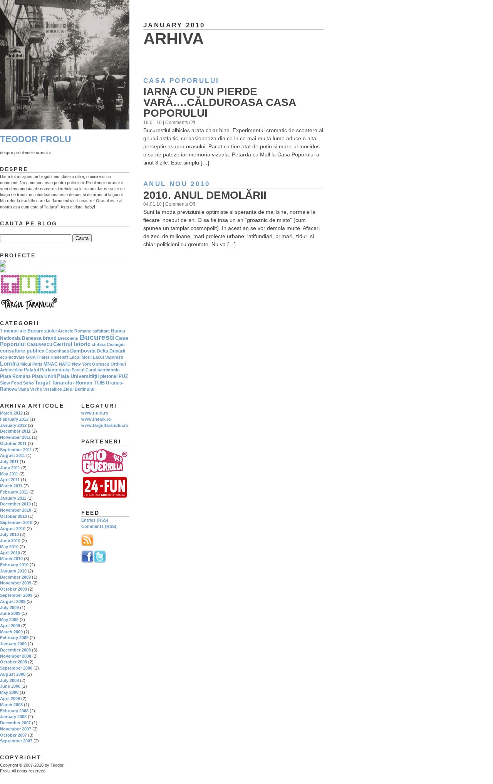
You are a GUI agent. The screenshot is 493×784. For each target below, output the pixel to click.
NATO (65, 364)
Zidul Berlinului (78, 389)
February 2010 (14, 564)
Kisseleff (59, 357)
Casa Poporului (181, 80)
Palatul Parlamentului (47, 370)
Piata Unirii (44, 376)
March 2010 (11, 558)
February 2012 (14, 419)
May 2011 (9, 474)
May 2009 (9, 619)
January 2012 (13, 425)
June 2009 (10, 613)
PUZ (123, 376)
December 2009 (15, 577)
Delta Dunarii (111, 351)
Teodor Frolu (35, 139)
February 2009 (14, 637)
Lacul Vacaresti (108, 357)
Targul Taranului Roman (63, 383)
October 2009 (13, 589)
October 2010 (13, 516)
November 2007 (15, 729)
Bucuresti (97, 337)
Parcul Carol (84, 370)
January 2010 (13, 571)
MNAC (51, 364)
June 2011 (10, 467)
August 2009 (12, 601)
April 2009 (10, 625)
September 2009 (16, 595)
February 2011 (14, 492)
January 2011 (13, 498)
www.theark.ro (96, 419)
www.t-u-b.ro (94, 413)
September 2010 (16, 522)
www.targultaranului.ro (104, 425)
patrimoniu (108, 370)
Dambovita (83, 351)
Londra (9, 363)
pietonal (108, 376)
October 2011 (13, 443)
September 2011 (16, 449)
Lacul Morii (80, 357)
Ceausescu (39, 344)
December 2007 (15, 722)
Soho (28, 383)
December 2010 (15, 504)
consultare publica (22, 351)
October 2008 (13, 662)
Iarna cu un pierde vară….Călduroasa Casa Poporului (219, 102)
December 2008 (15, 650)
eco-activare (12, 357)
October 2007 (13, 735)
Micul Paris (31, 364)
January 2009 (13, 643)
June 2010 (10, 540)
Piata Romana (15, 376)
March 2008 (11, 704)
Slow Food (11, 383)
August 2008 (12, 674)
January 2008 (13, 716)
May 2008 (9, 692)
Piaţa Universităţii (78, 376)
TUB (99, 382)
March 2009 (11, 632)
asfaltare (101, 331)
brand (50, 338)
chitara (99, 344)
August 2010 (12, 528)
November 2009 (15, 583)
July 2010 (9, 534)
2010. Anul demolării (205, 195)
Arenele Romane (74, 331)
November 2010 (15, 510)
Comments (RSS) (98, 526)
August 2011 (12, 455)
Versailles (52, 389)
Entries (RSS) (94, 520)
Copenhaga (57, 351)
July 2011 (9, 461)
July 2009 (9, 607)
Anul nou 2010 (176, 184)
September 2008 (16, 668)
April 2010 (10, 553)
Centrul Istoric (72, 344)
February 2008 (14, 710)
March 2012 (11, 413)
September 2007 (16, 741)
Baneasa (32, 338)
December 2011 (15, 431)
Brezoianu (68, 338)
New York (81, 364)
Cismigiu (116, 344)
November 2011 (15, 437)
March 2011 (11, 485)
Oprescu (100, 364)
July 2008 (9, 680)
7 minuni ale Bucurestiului (28, 331)
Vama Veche (30, 389)
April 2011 (10, 479)
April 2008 (10, 698)
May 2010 (9, 546)
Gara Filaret (37, 357)
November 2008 (15, 656)
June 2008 (10, 686)
